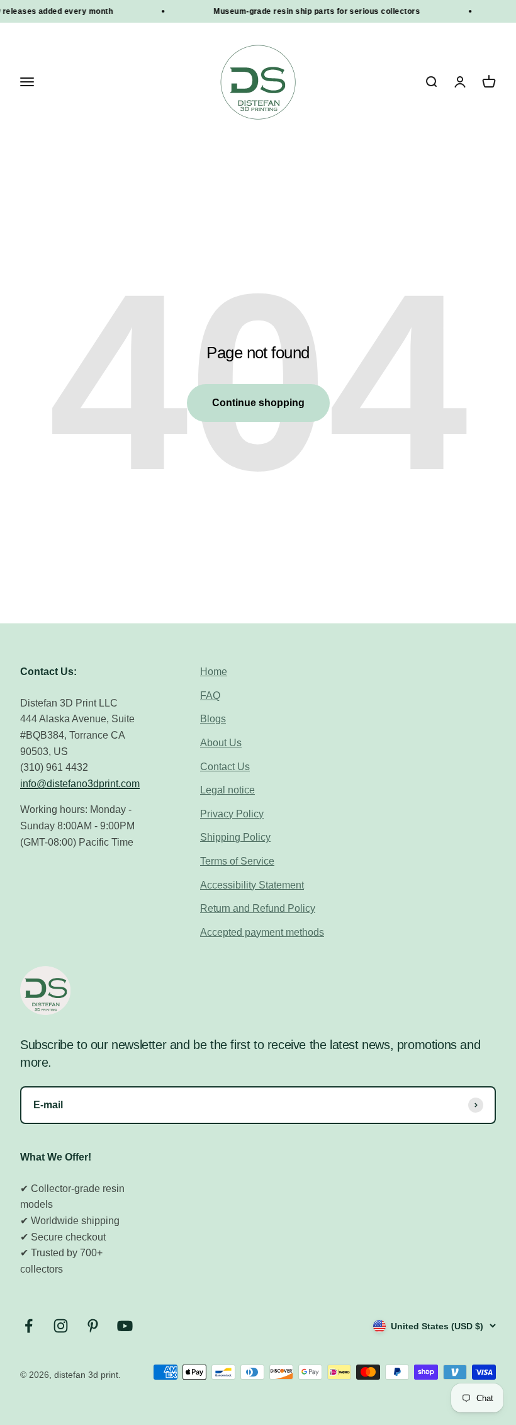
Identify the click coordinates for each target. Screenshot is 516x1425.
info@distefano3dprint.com (80, 783)
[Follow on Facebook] (28, 1325)
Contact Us (225, 766)
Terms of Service (237, 861)
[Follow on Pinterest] (92, 1325)
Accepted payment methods (262, 932)
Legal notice (227, 790)
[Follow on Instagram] (60, 1325)
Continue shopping (258, 402)
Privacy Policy (232, 814)
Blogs (213, 718)
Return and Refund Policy (257, 908)
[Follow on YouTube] (124, 1325)
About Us (221, 742)
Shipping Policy (235, 837)
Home (213, 671)
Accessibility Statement (252, 885)
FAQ (210, 695)
